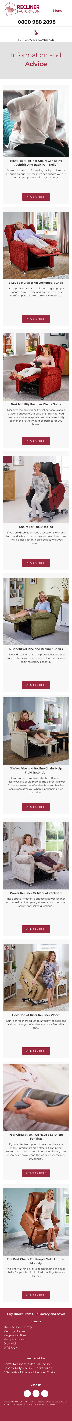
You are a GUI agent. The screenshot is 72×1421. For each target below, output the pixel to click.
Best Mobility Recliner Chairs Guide (27, 1368)
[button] (36, 197)
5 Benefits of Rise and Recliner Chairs (29, 1372)
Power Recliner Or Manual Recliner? (28, 1364)
